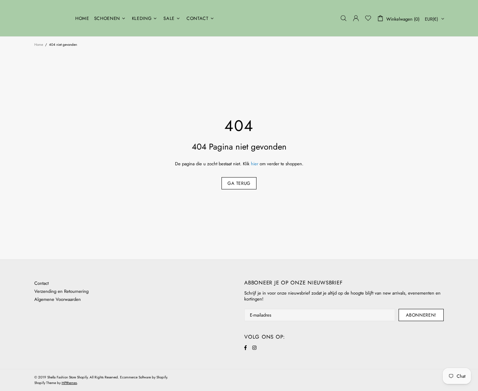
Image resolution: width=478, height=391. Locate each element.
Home (38, 44)
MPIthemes (69, 382)
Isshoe (50, 18)
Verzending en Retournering (61, 291)
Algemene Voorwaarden (57, 299)
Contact (41, 283)
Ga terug (239, 183)
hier (254, 164)
